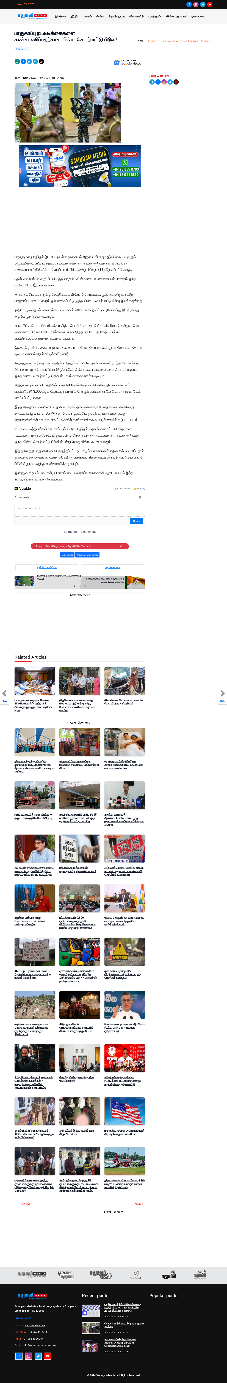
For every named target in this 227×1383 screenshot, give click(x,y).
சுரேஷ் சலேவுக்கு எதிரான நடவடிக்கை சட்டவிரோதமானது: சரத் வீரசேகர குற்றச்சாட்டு (122, 1081)
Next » (139, 1204)
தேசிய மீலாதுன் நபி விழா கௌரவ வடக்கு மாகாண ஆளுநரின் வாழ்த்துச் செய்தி (124, 921)
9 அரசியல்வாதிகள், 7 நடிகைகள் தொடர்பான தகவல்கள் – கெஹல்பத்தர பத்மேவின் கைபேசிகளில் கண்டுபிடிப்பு (34, 1082)
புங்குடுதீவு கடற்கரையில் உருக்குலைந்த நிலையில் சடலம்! (77, 869)
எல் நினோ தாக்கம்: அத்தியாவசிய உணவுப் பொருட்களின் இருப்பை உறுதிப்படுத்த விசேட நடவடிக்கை (34, 871)
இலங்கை (60, 16)
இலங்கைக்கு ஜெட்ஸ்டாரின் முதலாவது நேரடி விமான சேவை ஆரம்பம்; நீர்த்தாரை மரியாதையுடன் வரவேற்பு (35, 766)
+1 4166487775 (35, 1325)
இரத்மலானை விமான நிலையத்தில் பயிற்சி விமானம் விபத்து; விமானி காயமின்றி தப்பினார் (124, 1184)
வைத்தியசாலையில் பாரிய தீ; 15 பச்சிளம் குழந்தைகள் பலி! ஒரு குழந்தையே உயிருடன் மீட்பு (78, 818)
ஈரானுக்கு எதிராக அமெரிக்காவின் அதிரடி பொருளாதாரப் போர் (124, 1132)
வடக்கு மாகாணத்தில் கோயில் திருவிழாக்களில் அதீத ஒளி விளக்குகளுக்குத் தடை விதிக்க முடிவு (33, 705)
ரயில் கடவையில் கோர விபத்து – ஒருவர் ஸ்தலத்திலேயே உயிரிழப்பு (33, 816)
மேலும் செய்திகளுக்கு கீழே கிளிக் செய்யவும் (65, 546)
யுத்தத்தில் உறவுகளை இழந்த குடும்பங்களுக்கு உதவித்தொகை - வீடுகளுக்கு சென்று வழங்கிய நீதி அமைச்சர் (34, 1185)
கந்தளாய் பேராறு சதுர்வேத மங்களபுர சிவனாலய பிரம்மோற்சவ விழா (79, 765)
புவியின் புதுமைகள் (176, 16)
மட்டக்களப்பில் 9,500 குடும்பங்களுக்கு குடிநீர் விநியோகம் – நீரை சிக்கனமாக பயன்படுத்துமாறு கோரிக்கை (77, 923)
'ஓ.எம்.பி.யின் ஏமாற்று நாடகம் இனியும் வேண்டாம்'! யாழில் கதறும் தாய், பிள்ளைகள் (34, 1134)
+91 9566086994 (33, 1338)
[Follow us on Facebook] (158, 82)
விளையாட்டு (136, 16)
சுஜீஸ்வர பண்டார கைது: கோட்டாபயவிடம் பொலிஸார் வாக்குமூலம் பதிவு (30, 921)
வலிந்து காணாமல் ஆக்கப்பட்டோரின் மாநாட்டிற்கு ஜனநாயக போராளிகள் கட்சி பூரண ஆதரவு (124, 820)
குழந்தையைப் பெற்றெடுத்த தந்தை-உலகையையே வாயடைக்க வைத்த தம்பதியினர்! (123, 765)
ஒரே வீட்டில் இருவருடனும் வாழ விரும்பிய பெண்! (76, 1132)
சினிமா (100, 16)
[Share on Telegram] (35, 61)
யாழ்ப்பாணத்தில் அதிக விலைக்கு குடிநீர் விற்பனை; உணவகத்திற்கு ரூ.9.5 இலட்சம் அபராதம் (122, 1307)
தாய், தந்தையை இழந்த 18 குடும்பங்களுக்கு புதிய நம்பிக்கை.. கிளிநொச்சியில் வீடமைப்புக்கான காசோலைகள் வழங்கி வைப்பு (79, 1185)
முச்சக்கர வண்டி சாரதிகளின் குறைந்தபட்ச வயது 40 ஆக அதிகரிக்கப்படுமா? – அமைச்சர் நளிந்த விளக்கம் (78, 976)
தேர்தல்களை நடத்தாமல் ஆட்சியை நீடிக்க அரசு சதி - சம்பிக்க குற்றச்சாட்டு (124, 1027)
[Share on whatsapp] (17, 61)
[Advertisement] (80, 223)
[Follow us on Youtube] (176, 82)
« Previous (24, 1204)
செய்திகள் (153, 41)
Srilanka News (22, 49)
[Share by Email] (41, 61)
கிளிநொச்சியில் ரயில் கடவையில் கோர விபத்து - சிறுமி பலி (123, 701)
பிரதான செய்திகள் (201, 41)
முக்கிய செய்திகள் (47, 567)
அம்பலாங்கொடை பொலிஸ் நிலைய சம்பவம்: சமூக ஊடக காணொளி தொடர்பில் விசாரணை (124, 871)
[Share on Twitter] (29, 61)
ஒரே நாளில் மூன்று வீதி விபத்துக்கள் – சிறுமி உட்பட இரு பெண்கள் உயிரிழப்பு (123, 974)
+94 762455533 (37, 1332)
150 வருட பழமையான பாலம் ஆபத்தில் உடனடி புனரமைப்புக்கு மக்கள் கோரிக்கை (33, 974)
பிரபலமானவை (112, 567)
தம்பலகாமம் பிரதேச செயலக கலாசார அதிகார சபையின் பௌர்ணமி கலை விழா (120, 1342)
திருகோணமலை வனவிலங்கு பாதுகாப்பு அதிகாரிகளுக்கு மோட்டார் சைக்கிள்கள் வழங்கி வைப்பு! (77, 705)
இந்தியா (75, 16)
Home (139, 41)
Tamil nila (22, 78)
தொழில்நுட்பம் (117, 16)
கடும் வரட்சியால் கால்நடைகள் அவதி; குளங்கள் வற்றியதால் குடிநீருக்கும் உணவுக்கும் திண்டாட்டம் (32, 1029)
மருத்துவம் (154, 16)
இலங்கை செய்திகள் (175, 41)
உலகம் (88, 16)
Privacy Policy (23, 1318)
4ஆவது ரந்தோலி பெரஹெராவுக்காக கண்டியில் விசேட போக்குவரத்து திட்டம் (76, 1027)
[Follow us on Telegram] (152, 82)
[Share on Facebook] (23, 61)
